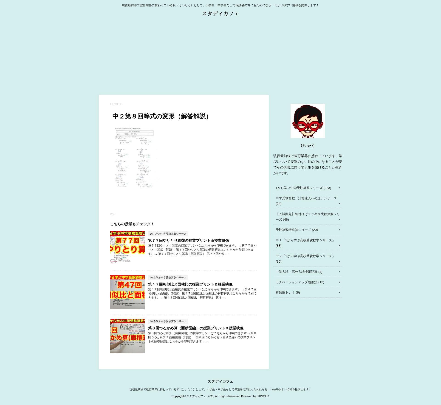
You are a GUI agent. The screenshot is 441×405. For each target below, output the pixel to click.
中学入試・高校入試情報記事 (296, 272)
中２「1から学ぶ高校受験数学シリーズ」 (305, 256)
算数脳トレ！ (285, 292)
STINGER (263, 396)
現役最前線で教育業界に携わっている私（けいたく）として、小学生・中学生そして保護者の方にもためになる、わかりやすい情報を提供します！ (220, 389)
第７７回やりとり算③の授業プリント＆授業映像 (188, 240)
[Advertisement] (220, 56)
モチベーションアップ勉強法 (296, 282)
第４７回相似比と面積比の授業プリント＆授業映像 (190, 284)
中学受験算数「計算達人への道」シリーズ (306, 198)
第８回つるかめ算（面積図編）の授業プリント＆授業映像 (196, 328)
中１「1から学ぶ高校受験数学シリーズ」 (305, 240)
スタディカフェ (220, 13)
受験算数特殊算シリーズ (293, 230)
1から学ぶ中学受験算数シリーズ (299, 188)
